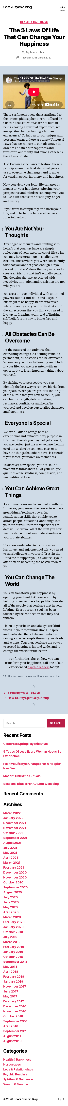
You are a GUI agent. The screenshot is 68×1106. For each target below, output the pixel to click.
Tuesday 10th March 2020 (36, 57)
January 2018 (13, 981)
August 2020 (12, 892)
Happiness (43, 676)
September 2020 (15, 887)
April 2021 (10, 857)
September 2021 (15, 837)
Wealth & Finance (15, 1084)
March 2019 (11, 942)
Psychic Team (38, 52)
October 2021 (13, 833)
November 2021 (14, 828)
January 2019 (13, 951)
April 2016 (10, 1026)
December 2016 (14, 1006)
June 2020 (11, 902)
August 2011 (12, 1036)
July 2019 (10, 937)
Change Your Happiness (22, 676)
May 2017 (10, 996)
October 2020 (13, 882)
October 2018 (13, 956)
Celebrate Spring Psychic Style (25, 743)
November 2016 (14, 1011)
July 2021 (10, 847)
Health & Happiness (34, 21)
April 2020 (10, 912)
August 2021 (12, 842)
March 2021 (11, 862)
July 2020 (10, 897)
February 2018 (13, 976)
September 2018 (15, 961)
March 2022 (11, 813)
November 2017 (14, 986)
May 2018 (10, 966)
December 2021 (14, 823)
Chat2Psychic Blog (17, 7)
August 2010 (12, 1041)
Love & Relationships (18, 1069)
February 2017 (13, 1001)
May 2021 (10, 852)
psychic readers (39, 667)
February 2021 (13, 867)
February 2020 (14, 922)
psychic (54, 676)
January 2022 (13, 818)
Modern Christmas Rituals (21, 776)
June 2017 (10, 991)
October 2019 (13, 932)
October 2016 (13, 1016)
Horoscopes (12, 1064)
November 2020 (15, 877)
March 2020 (12, 917)
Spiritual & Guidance (18, 1079)
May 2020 (10, 907)
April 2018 (10, 971)
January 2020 (13, 927)
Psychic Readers (15, 1074)
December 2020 (15, 872)
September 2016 (15, 1021)
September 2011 (15, 1031)
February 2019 (13, 947)
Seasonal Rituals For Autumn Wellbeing (31, 783)
